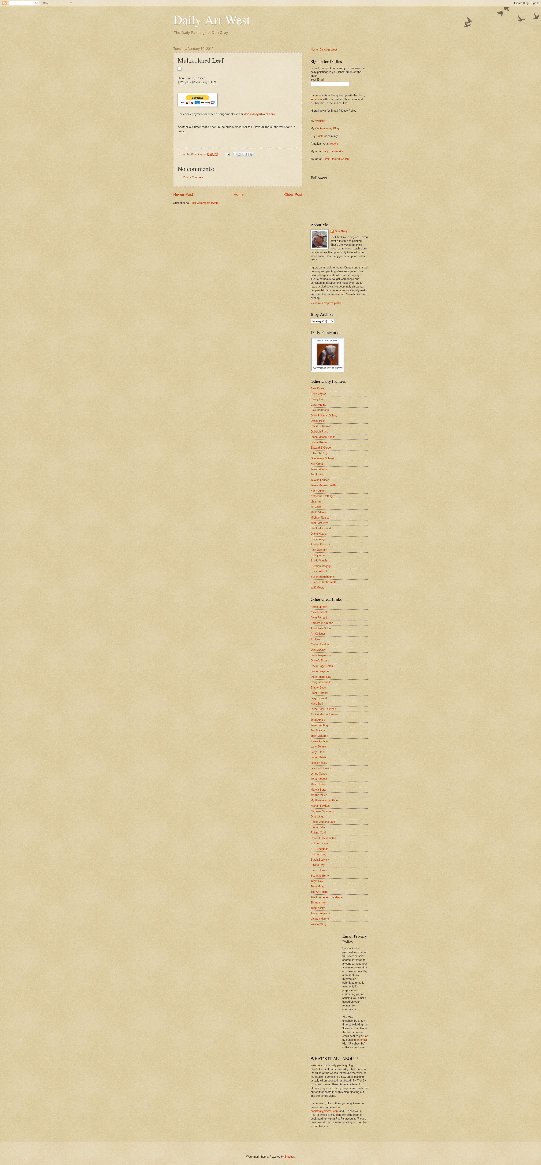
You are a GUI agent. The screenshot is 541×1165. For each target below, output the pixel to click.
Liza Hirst (316, 501)
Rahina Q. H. (319, 832)
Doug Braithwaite (321, 682)
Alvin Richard (319, 617)
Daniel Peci (318, 420)
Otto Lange (317, 816)
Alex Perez (317, 388)
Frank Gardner (319, 692)
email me (316, 99)
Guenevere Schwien (323, 458)
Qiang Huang (319, 533)
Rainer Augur (318, 539)
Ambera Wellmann (322, 622)
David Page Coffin (322, 666)
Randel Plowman (321, 544)
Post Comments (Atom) (204, 202)
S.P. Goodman (319, 848)
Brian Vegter (318, 394)
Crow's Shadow (320, 644)
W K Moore (317, 587)
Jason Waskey (320, 469)
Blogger (289, 1156)
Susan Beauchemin (323, 576)
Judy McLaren (319, 735)
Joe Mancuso (319, 730)
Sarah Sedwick (320, 859)
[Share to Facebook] (247, 154)
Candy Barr (317, 399)
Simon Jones (319, 870)
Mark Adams (318, 512)
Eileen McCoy (319, 453)
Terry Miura (317, 886)
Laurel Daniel (319, 757)
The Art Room (319, 891)
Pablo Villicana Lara (323, 821)
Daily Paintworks (332, 151)
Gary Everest (319, 698)
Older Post (293, 194)
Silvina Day (318, 865)
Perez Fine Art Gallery (336, 158)
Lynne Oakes (319, 773)
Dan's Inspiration (321, 655)
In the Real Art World (323, 708)
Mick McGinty (319, 522)
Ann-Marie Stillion (321, 628)
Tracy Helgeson (320, 913)
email (363, 1039)
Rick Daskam (319, 549)
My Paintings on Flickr (324, 800)
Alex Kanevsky (320, 612)
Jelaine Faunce (320, 480)
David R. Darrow (321, 426)
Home (239, 194)
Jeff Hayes (317, 474)
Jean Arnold (318, 719)
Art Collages (318, 633)
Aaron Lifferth (319, 606)
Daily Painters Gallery (324, 415)
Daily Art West (211, 19)
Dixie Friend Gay (321, 676)
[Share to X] (243, 154)
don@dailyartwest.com (259, 114)
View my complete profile (326, 303)
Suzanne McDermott (323, 582)
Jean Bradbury (319, 725)
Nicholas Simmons (322, 811)
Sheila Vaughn (319, 560)
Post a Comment (193, 177)
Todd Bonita (318, 907)
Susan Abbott (319, 571)
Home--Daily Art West (324, 49)
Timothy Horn (319, 902)
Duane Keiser (319, 442)
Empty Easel (319, 687)
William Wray (319, 924)
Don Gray (341, 231)
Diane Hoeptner (320, 671)
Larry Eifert (317, 752)
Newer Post (183, 194)
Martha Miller (319, 795)
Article (334, 143)
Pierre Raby (318, 827)
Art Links (316, 639)
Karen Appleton (320, 741)
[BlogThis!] (239, 154)
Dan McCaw (318, 649)
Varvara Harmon (320, 918)
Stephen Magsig (321, 566)
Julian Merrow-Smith (323, 485)
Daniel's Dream (320, 660)
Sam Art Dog (318, 854)
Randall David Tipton (323, 838)
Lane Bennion (319, 746)
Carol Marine (318, 404)
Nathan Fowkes (320, 805)
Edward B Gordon (321, 447)
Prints (320, 136)
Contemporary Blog (327, 128)
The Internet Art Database (326, 897)
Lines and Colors (321, 768)
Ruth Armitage (319, 843)
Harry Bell (317, 703)
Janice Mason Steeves (325, 714)
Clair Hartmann (320, 410)
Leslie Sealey (319, 762)
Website (320, 120)
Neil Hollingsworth (321, 528)
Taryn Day (317, 881)
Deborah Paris (319, 431)
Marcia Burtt (318, 789)
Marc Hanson (319, 778)
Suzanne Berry (320, 875)
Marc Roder (318, 784)
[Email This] (235, 154)
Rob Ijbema (318, 555)
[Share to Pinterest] (251, 154)
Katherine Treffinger (323, 496)
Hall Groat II (318, 463)
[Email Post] (227, 154)
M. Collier (316, 506)
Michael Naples (320, 517)
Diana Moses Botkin (323, 436)
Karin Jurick (318, 490)
